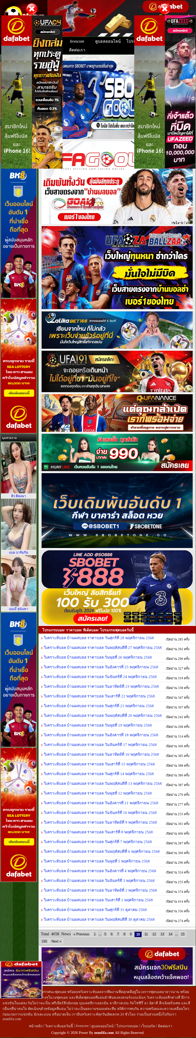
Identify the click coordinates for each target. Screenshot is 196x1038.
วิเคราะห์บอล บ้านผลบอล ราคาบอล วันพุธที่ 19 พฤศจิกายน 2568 (97, 725)
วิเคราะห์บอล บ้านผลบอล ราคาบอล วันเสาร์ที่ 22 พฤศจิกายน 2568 (99, 696)
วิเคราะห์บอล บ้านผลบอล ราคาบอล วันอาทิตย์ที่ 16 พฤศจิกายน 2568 (101, 754)
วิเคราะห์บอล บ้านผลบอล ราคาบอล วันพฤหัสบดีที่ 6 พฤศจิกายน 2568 (101, 851)
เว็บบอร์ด (148, 1026)
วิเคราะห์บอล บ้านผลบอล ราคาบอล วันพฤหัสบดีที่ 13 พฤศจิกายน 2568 (102, 783)
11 (146, 934)
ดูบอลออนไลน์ (108, 41)
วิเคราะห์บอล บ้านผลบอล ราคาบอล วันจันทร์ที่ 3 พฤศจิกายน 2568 (99, 880)
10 (138, 934)
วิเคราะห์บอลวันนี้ (59, 1026)
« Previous (81, 934)
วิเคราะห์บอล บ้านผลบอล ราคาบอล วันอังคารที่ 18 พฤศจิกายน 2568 (100, 735)
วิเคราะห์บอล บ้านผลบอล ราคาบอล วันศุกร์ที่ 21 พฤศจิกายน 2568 (98, 706)
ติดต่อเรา (77, 50)
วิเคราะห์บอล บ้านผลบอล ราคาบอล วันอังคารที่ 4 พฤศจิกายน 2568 (99, 871)
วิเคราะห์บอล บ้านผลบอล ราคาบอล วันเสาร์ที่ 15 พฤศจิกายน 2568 (99, 764)
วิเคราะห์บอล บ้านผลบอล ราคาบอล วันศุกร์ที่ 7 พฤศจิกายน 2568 (97, 841)
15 (183, 934)
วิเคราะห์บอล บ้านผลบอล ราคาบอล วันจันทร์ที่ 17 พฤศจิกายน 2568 (100, 744)
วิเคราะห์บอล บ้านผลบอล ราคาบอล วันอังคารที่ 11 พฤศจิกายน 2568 (100, 803)
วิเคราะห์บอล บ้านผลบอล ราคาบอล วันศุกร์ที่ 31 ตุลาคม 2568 (95, 909)
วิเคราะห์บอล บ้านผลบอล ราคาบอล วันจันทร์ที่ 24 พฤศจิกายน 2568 (100, 676)
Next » (56, 941)
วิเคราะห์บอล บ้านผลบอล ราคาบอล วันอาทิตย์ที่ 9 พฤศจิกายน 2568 (100, 822)
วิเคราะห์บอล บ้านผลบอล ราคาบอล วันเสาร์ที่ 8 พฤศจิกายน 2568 (98, 832)
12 (154, 934)
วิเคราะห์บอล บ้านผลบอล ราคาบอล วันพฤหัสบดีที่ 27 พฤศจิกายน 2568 (102, 647)
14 (170, 934)
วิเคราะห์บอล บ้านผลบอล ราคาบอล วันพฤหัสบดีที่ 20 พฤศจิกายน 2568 (102, 715)
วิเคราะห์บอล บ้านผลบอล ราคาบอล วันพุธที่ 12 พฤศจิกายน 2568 (97, 793)
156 (44, 941)
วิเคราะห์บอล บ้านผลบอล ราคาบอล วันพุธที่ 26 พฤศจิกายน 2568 (97, 657)
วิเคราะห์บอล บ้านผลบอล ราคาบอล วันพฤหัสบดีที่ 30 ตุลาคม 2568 (99, 919)
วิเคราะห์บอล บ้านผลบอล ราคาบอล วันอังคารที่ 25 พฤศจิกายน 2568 (100, 667)
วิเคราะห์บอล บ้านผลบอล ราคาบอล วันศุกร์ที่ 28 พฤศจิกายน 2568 (98, 638)
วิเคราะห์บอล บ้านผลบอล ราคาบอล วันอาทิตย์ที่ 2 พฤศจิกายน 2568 (100, 890)
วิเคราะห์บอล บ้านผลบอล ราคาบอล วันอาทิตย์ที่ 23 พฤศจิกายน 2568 (101, 686)
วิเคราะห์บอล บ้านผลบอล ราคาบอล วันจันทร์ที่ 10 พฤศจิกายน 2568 (100, 812)
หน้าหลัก (36, 1026)
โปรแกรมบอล (127, 1026)
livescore (77, 41)
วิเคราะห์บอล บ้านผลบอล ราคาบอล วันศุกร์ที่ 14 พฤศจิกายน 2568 (98, 774)
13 (162, 934)
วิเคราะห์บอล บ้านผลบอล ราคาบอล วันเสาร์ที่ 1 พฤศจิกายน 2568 (98, 900)
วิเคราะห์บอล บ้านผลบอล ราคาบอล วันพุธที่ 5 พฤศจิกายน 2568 (96, 861)
